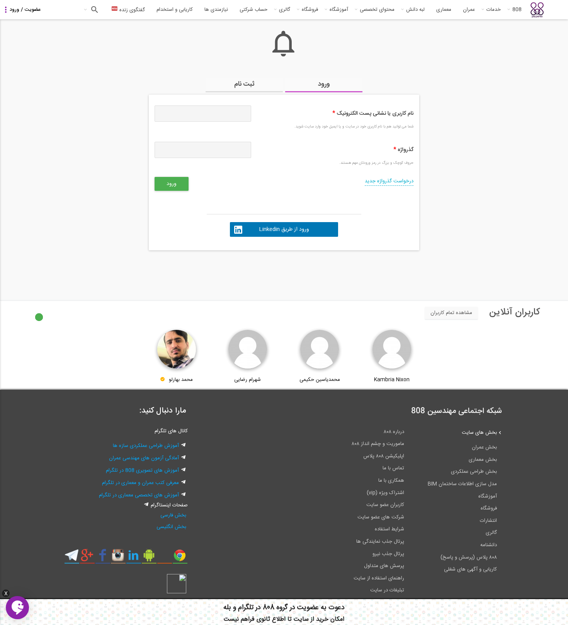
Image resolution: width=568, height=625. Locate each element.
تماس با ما (393, 468)
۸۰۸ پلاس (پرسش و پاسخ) (468, 557)
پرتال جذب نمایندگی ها (380, 541)
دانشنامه (488, 545)
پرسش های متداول (384, 566)
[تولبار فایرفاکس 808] (164, 558)
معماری (443, 9)
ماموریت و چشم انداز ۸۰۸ (378, 444)
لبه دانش (415, 9)
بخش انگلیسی (171, 527)
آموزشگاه (339, 9)
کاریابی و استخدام (174, 9)
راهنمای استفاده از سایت (379, 578)
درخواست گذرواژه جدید (389, 181)
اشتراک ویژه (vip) (385, 493)
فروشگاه (310, 9)
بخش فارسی (173, 515)
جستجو (93, 9)
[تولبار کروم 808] (180, 558)
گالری (284, 9)
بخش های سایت (479, 432)
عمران (469, 9)
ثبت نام (244, 84)
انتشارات (488, 520)
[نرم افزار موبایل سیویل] (149, 558)
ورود (324, 84)
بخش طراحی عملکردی (474, 471)
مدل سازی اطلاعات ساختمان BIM (462, 484)
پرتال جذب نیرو (388, 554)
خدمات (493, 9)
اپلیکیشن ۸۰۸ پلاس (383, 456)
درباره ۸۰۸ (394, 432)
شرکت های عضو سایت (380, 517)
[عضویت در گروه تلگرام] (72, 558)
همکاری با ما (391, 480)
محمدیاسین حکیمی (319, 379)
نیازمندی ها (216, 9)
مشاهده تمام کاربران (451, 313)
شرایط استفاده (389, 529)
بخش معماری (483, 459)
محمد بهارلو (181, 379)
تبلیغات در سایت (387, 590)
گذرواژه (403, 150)
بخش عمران (484, 447)
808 (517, 9)
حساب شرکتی (253, 9)
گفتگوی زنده (131, 10)
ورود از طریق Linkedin (284, 229)
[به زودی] (251, 272)
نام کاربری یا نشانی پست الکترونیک (372, 113)
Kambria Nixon (392, 379)
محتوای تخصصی (377, 9)
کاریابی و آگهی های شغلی (470, 569)
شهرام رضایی (247, 379)
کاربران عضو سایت (385, 505)
